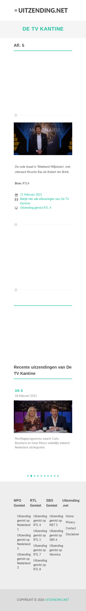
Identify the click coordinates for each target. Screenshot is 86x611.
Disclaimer (72, 534)
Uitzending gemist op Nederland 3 (24, 561)
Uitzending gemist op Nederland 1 (24, 523)
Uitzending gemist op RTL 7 (40, 550)
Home (70, 516)
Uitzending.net (57, 600)
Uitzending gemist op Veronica (56, 550)
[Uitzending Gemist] (43, 10)
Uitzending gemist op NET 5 (56, 521)
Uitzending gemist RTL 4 (35, 207)
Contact (71, 528)
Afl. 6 (19, 391)
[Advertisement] (43, 83)
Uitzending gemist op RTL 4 (40, 521)
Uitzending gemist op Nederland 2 (24, 542)
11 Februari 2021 (31, 194)
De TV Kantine (43, 29)
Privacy (70, 522)
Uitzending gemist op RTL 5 (40, 535)
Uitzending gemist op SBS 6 (56, 535)
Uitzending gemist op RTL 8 (40, 565)
